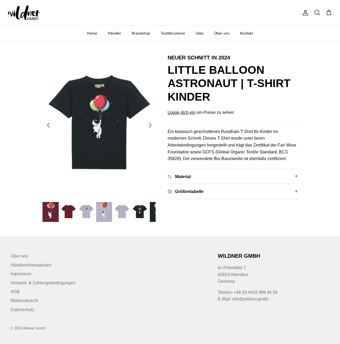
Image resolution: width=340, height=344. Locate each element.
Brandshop (141, 33)
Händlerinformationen (31, 265)
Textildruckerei (173, 33)
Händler (114, 33)
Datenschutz (22, 309)
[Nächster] (150, 125)
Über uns (222, 33)
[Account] (304, 13)
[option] (99, 125)
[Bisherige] (48, 125)
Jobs (199, 33)
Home (92, 33)
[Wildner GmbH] (24, 12)
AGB (15, 291)
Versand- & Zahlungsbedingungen (43, 283)
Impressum (21, 274)
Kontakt (246, 33)
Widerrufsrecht (24, 300)
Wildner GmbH (34, 328)
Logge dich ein (182, 112)
